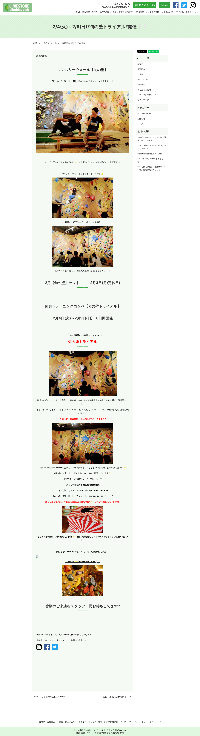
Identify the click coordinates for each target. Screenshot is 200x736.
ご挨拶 (95, 12)
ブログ (188, 12)
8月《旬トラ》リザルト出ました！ (150, 160)
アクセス (180, 12)
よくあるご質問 (152, 12)
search (196, 12)
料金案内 (140, 12)
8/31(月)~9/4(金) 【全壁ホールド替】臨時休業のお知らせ (151, 168)
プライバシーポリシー (146, 94)
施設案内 (86, 12)
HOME (77, 12)
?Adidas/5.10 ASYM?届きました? (117, 697)
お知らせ (46, 43)
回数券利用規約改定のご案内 (149, 153)
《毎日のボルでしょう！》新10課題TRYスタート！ (151, 138)
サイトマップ (143, 100)
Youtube (164, 5)
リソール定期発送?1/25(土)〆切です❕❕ (52, 697)
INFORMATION (167, 12)
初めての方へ (105, 12)
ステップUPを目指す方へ (123, 12)
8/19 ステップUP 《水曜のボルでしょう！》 (151, 147)
